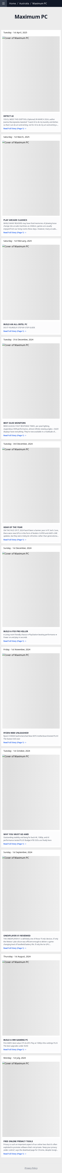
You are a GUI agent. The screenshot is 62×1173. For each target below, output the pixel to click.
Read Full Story (13, 128)
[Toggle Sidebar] (3, 3)
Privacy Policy (31, 1168)
